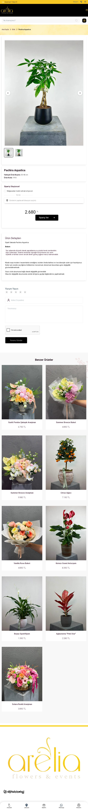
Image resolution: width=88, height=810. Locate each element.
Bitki (13, 29)
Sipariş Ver (44, 217)
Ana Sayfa (5, 29)
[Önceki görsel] (8, 93)
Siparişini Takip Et (11, 2)
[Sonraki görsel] (80, 93)
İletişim (75, 2)
